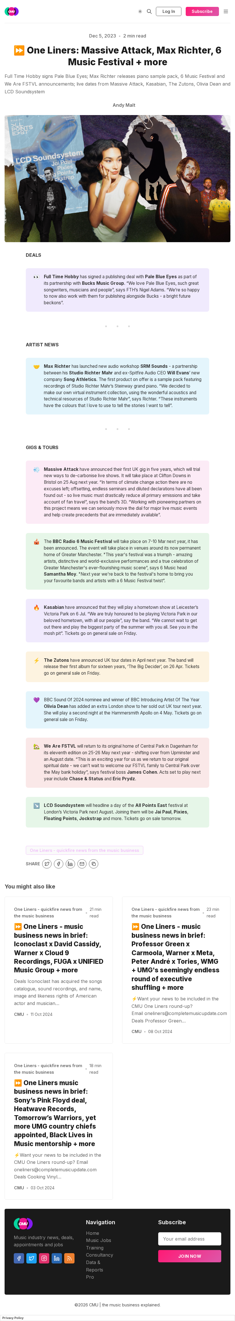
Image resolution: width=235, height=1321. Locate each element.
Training (94, 1248)
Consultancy (99, 1255)
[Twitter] (31, 1258)
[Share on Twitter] (47, 864)
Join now (189, 1256)
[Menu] (225, 11)
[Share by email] (82, 864)
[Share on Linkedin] (70, 864)
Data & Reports (94, 1266)
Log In (168, 11)
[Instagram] (44, 1258)
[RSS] (69, 1258)
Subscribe (202, 11)
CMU (19, 1014)
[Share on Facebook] (58, 864)
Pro (90, 1277)
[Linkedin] (57, 1258)
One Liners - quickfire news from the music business (84, 850)
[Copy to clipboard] (93, 864)
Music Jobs (98, 1240)
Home (92, 1233)
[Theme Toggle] (140, 11)
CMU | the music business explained (124, 1304)
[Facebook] (19, 1258)
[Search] (149, 11)
